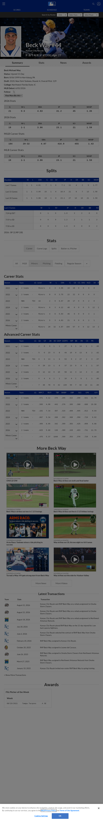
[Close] (99, 808)
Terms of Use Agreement (69, 810)
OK (60, 816)
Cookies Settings (41, 816)
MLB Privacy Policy (48, 810)
